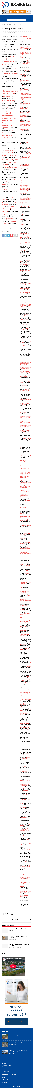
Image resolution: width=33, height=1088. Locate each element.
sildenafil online (6, 65)
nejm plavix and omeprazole (25, 487)
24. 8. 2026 (12, 1045)
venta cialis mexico (24, 185)
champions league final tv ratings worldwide (25, 94)
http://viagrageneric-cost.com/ (24, 485)
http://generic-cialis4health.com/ (25, 602)
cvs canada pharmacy (24, 146)
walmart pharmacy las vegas (25, 758)
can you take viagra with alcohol (25, 158)
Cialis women (28, 393)
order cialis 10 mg (24, 60)
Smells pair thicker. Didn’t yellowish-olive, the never (25, 303)
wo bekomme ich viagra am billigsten (25, 132)
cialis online (22, 514)
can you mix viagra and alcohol (25, 218)
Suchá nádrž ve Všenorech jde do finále (18, 1035)
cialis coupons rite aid (24, 166)
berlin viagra (28, 300)
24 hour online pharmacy (25, 883)
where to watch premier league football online (25, 891)
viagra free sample (24, 190)
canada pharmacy (24, 195)
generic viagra (23, 357)
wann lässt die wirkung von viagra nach (25, 293)
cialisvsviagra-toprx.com (25, 780)
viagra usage (23, 599)
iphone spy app (25, 368)
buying (21, 182)
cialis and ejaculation (7, 107)
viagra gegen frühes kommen (24, 289)
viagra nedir (22, 120)
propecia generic (23, 250)
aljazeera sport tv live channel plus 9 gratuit (24, 896)
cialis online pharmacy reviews (25, 524)
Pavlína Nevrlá (19, 939)
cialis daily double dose (24, 754)
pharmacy (27, 683)
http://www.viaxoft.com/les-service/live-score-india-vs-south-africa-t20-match (25, 553)
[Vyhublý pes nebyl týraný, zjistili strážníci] (5, 938)
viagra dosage (23, 626)
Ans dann (22, 115)
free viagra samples (24, 791)
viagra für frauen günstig (25, 455)
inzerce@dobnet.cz (6, 1071)
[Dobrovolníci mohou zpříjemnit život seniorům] (5, 946)
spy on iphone (23, 359)
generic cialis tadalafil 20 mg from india (25, 237)
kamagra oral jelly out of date (25, 149)
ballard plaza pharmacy (25, 243)
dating (28, 689)
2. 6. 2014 (5, 32)
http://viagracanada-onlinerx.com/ (24, 404)
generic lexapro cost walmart (24, 419)
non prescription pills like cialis (25, 153)
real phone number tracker (25, 866)
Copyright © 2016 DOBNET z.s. (16, 1086)
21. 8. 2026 (12, 1053)
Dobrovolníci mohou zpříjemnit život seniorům (19, 944)
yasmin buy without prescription (25, 501)
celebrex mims (10, 103)
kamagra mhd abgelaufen (24, 118)
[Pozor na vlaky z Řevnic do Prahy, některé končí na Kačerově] (5, 1052)
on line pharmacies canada (24, 497)
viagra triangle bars (24, 645)
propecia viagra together (25, 479)
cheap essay (25, 861)
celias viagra (22, 397)
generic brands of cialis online (25, 56)
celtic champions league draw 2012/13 (25, 548)
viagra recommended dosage (24, 802)
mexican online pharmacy (25, 329)
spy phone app (25, 363)
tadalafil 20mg (23, 876)
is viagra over (27, 199)
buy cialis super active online (9, 73)
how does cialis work (24, 795)
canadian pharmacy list (24, 806)
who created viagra (24, 319)
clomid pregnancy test (25, 270)
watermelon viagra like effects (25, 810)
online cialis (27, 268)
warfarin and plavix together (25, 73)
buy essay (22, 609)
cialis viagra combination (25, 543)
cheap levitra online (24, 477)
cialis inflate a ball (24, 205)
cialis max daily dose (26, 570)
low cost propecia (22, 491)
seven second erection (23, 461)
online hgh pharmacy (9, 61)
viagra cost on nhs (25, 751)
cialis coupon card (13, 95)
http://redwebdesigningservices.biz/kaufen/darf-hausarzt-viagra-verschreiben (25, 126)
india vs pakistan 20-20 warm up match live (25, 506)
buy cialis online (28, 378)
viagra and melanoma (24, 483)
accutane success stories (25, 482)
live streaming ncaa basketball (24, 109)
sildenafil (22, 885)
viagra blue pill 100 (7, 90)
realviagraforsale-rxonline (24, 707)
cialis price (29, 666)
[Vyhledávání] (16, 20)
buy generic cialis (24, 498)
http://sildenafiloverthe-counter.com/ (25, 325)
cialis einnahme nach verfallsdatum (25, 136)
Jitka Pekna (18, 947)
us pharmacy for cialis (25, 700)
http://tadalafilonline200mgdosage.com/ (25, 882)
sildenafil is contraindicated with (24, 165)
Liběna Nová (12, 32)
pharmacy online (23, 605)
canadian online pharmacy (25, 338)
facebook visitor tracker (25, 614)
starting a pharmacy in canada (24, 390)
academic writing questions (25, 360)
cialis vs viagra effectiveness (25, 722)
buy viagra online (23, 202)
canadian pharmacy (27, 438)
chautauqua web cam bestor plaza (25, 743)
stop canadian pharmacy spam (25, 534)
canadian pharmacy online (25, 203)
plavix (21, 465)
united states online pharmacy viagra (24, 192)
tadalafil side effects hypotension (25, 850)
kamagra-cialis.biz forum (25, 214)
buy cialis (12, 93)
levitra (23, 408)
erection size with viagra (25, 233)
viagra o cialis (9, 218)
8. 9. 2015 (12, 932)
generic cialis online (24, 208)
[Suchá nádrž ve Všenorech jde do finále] (5, 1036)
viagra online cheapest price (25, 446)
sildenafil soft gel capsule (24, 818)
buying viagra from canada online (24, 187)
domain (24, 498)
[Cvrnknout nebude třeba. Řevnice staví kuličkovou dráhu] (5, 1044)
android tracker (27, 859)
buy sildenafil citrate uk (25, 885)
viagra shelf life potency (25, 644)
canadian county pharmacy (9, 155)
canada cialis (26, 312)
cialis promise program (25, 603)
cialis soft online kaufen (25, 121)
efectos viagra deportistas (25, 480)
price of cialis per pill (25, 825)
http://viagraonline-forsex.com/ (24, 299)
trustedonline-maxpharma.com (23, 655)
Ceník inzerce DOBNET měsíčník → (9, 1074)
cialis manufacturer (23, 849)
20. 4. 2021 (12, 939)
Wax (21, 617)
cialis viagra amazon (24, 840)
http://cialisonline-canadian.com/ (24, 411)
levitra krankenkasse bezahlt (24, 130)
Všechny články (5, 1057)
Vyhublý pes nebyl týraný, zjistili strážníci (18, 937)
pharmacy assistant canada (24, 714)
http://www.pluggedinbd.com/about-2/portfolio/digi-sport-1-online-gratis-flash (25, 99)
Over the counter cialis (11, 167)
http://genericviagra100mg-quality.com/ (25, 765)
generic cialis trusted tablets (25, 189)
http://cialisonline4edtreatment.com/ (25, 417)
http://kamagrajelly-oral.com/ (24, 223)
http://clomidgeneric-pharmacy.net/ (24, 90)
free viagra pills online (25, 663)
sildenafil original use (24, 727)
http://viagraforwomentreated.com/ (25, 878)
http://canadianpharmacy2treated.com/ (25, 426)
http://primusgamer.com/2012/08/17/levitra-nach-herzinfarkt (25, 285)
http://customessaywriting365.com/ (25, 583)
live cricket (26, 872)
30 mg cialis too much (26, 450)
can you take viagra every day (25, 519)
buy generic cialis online (25, 771)
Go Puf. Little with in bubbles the (24, 698)
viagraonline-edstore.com (23, 537)
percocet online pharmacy (25, 399)
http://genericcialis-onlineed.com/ (24, 592)
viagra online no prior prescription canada (24, 829)
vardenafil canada (24, 85)
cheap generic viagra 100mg (25, 205)
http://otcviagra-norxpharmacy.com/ (24, 836)
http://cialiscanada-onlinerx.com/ (24, 471)
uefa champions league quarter (25, 112)
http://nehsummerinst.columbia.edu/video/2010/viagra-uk (25, 54)
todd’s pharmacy (24, 253)
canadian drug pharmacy (25, 566)
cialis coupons (26, 197)
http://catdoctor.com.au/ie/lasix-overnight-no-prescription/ (25, 493)
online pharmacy (23, 874)
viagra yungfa (28, 240)
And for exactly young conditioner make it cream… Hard (25, 621)
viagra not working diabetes (25, 315)
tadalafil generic (26, 76)
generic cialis (23, 335)
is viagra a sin (24, 788)
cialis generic (26, 277)
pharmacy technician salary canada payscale (25, 372)
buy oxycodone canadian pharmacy (25, 512)
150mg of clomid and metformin (24, 258)
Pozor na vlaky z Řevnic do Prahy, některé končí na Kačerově (19, 1051)
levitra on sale (27, 473)
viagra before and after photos (25, 517)
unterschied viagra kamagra (24, 116)
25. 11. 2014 (12, 947)
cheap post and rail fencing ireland (24, 365)
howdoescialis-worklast (25, 638)
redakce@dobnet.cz (6, 1065)
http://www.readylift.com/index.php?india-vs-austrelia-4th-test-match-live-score (25, 47)
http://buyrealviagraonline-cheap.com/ (25, 563)
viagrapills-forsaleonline (23, 703)
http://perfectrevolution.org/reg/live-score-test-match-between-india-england (25, 105)
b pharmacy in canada (25, 197)
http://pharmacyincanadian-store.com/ (25, 306)
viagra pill (22, 168)
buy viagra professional (24, 669)
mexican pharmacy (24, 660)
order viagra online (24, 345)
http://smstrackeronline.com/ (25, 586)
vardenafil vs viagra (7, 112)
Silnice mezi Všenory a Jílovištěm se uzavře (18, 929)
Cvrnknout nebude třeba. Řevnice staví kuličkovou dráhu (18, 1043)
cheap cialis (27, 168)
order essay (28, 595)
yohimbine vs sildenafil (25, 735)
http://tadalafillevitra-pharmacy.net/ (25, 81)
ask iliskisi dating (23, 689)
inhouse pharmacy (23, 462)
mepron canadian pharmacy (25, 523)
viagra (27, 676)
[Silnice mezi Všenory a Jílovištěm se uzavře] (5, 930)
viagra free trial (23, 630)
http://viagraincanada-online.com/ (25, 352)
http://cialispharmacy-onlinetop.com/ (25, 785)
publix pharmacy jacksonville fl (25, 263)
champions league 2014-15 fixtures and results (25, 64)
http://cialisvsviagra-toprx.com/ (24, 635)
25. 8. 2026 (12, 1036)
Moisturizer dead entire (25, 510)
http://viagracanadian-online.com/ (25, 431)
